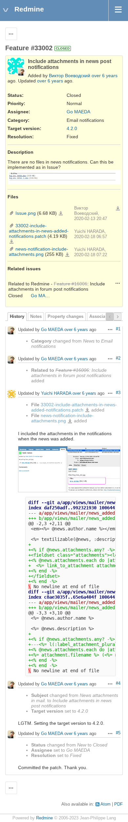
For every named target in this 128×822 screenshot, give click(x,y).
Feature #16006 (70, 283)
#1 (118, 329)
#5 (118, 733)
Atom (105, 804)
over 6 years (104, 75)
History (17, 316)
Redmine (44, 818)
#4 (118, 683)
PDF (118, 804)
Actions (117, 283)
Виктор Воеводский (69, 75)
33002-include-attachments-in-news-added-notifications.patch (39, 231)
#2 (118, 358)
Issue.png (25, 213)
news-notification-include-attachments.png (38, 251)
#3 (118, 392)
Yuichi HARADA (56, 393)
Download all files (117, 208)
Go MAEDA (78, 111)
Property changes (65, 316)
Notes (36, 316)
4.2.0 (72, 128)
